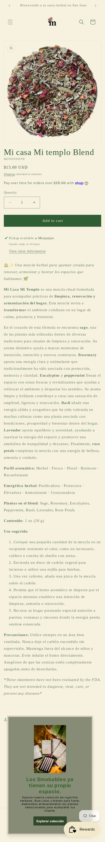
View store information (27, 251)
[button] (10, 22)
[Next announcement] (95, 5)
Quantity (10, 192)
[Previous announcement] (9, 5)
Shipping (9, 174)
